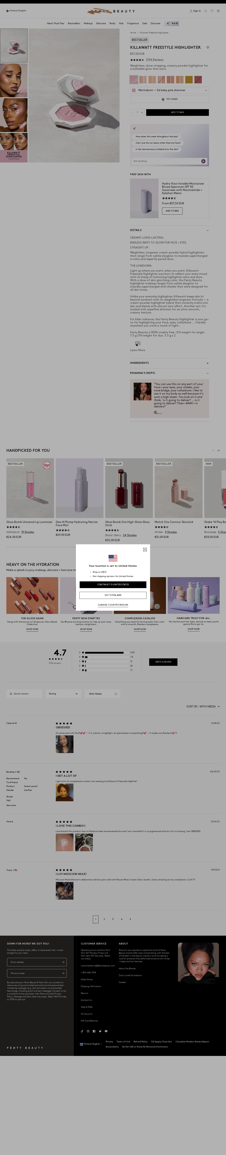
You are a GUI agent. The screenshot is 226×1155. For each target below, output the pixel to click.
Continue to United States (113, 585)
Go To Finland (113, 595)
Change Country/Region (113, 605)
